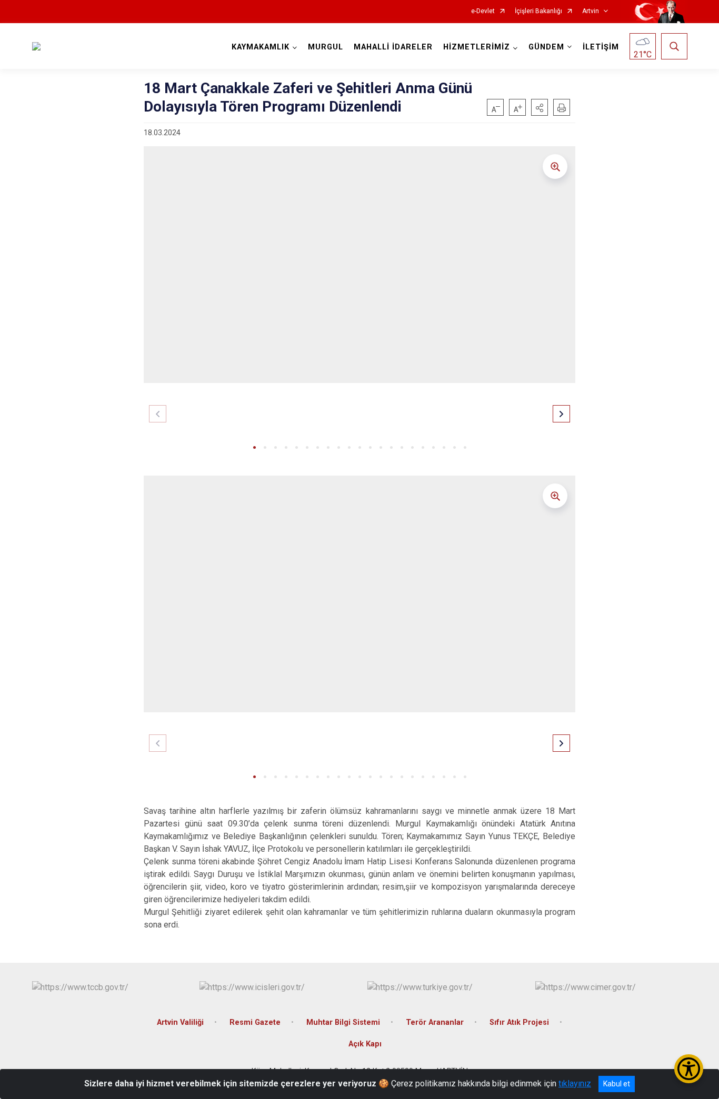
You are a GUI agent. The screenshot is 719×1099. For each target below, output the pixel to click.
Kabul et (616, 1084)
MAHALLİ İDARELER (393, 47)
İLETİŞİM (601, 47)
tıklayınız (574, 1083)
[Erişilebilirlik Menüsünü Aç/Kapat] (688, 1068)
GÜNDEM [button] (546, 47)
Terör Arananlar (435, 1022)
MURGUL (325, 47)
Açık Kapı (365, 1044)
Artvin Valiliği (180, 1022)
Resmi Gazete (255, 1022)
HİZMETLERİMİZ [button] (476, 47)
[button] (539, 107)
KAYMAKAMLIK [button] (260, 47)
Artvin (590, 11)
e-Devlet (483, 11)
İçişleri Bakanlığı (538, 11)
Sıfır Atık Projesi (519, 1022)
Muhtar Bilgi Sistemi (343, 1022)
